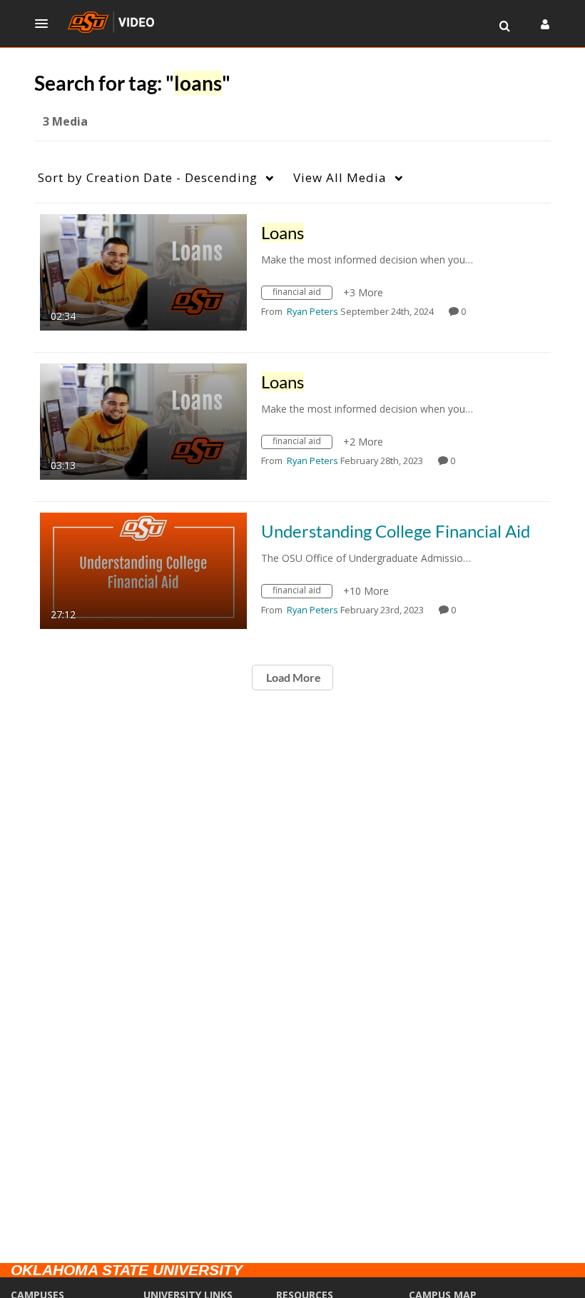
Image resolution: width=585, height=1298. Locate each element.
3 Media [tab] (65, 121)
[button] (45, 24)
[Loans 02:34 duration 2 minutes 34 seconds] (143, 271)
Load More (292, 677)
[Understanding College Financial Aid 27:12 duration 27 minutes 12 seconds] (143, 569)
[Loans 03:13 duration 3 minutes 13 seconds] (143, 420)
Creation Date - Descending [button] (148, 177)
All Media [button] (340, 177)
